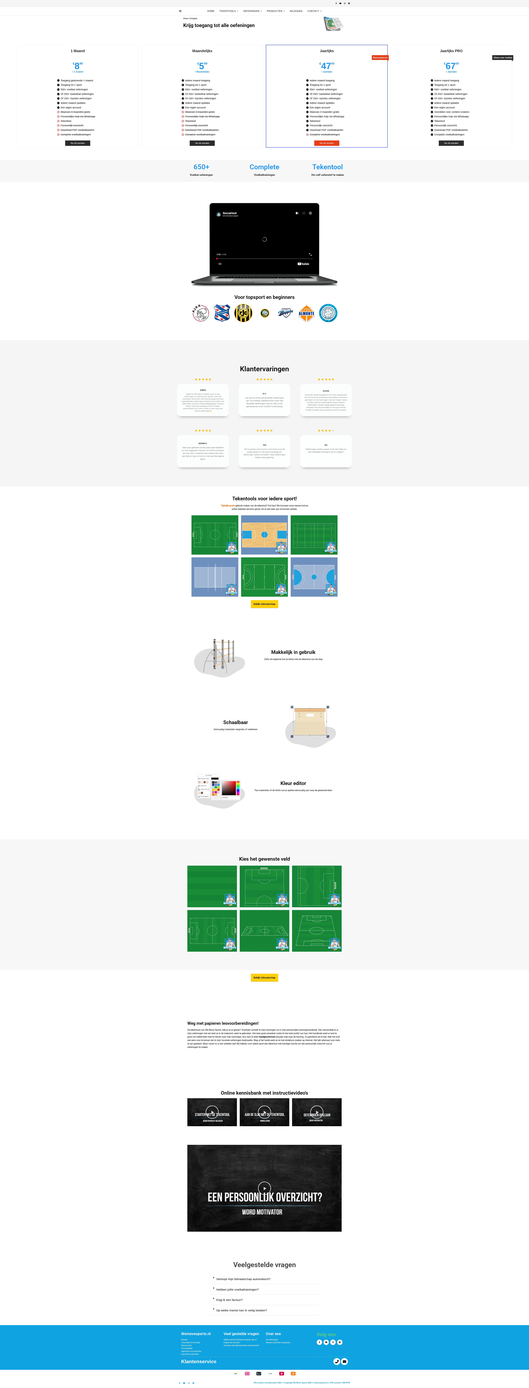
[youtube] (340, 3)
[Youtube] (326, 1342)
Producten (274, 11)
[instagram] (345, 3)
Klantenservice (198, 1361)
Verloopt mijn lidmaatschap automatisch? (243, 1279)
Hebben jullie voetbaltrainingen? (237, 1289)
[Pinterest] (339, 1342)
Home (210, 11)
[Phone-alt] (336, 1361)
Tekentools (227, 11)
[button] (333, 24)
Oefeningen (251, 11)
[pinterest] (349, 3)
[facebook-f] (336, 3)
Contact (313, 11)
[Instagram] (333, 1342)
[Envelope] (344, 1361)
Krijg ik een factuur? (229, 1299)
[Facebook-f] (319, 1342)
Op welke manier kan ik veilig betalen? (241, 1310)
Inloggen (296, 11)
